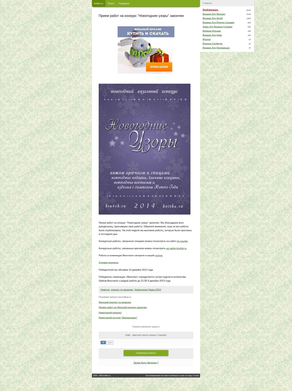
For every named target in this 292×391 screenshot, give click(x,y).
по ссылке (182, 241)
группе (159, 255)
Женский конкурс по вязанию (115, 302)
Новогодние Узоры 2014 (147, 289)
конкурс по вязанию (122, 289)
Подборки (124, 3)
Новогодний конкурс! (110, 312)
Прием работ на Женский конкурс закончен (123, 307)
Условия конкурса (108, 262)
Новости (105, 289)
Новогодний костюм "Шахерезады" (118, 317)
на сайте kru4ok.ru (176, 248)
